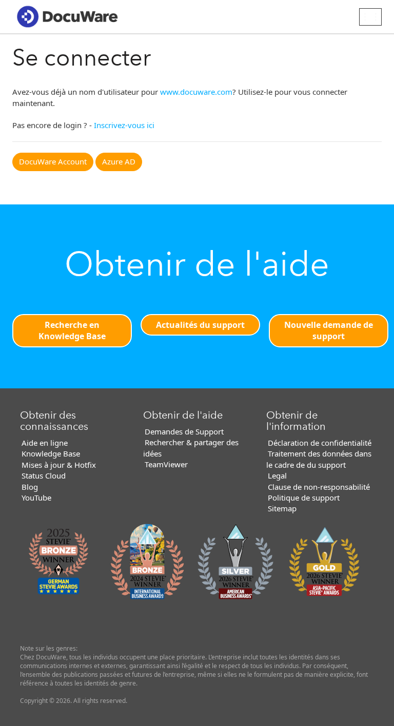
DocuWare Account (53, 161)
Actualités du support (200, 324)
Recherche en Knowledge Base (72, 330)
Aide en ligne (45, 443)
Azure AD (118, 161)
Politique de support (304, 497)
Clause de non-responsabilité (319, 487)
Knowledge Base (51, 453)
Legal (277, 475)
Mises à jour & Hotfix (59, 465)
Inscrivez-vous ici (124, 125)
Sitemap (282, 508)
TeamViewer (166, 464)
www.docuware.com (196, 92)
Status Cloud (44, 475)
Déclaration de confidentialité (319, 443)
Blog (30, 487)
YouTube (36, 497)
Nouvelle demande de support (328, 330)
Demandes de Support (184, 431)
